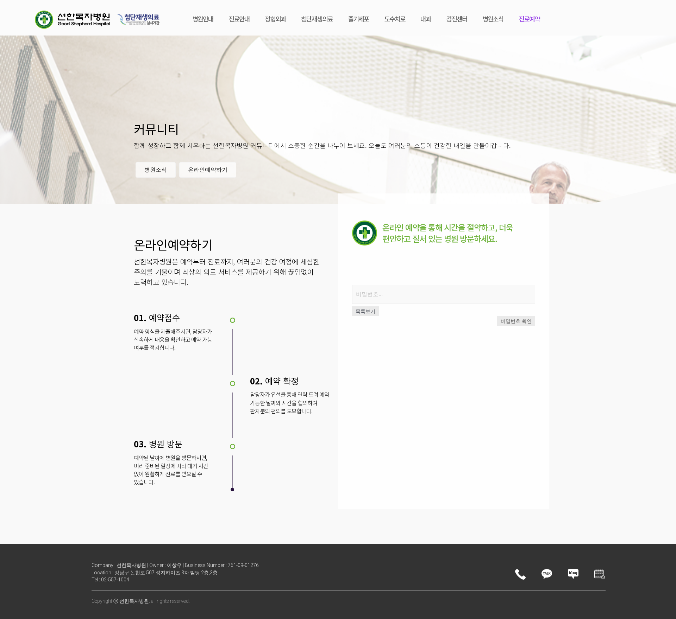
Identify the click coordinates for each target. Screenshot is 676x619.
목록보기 (365, 311)
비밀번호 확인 (516, 321)
